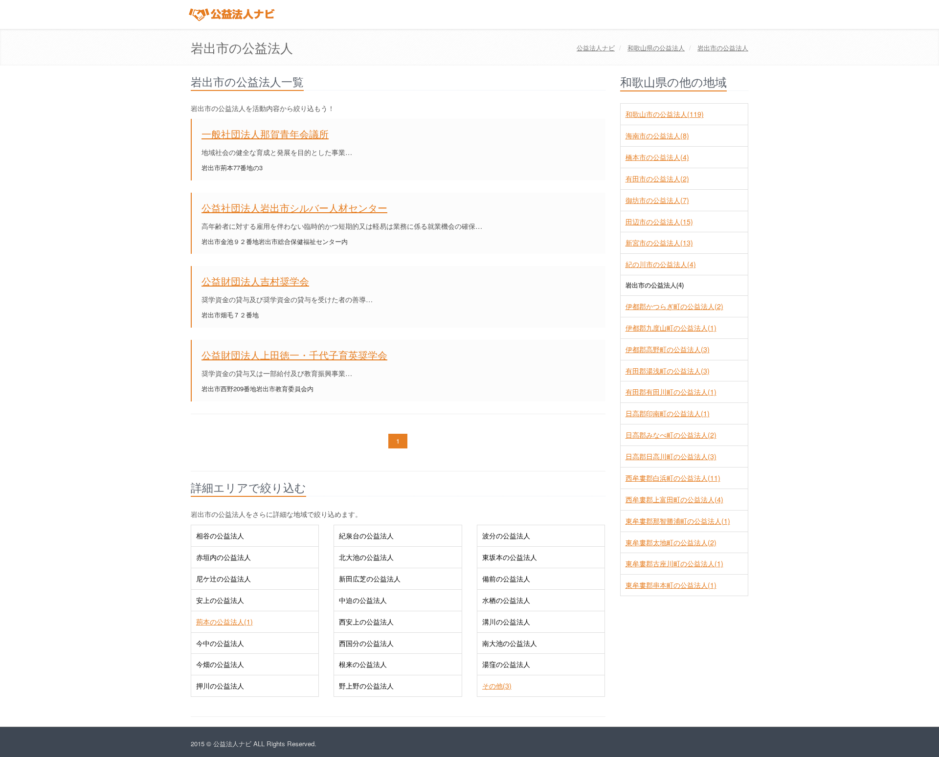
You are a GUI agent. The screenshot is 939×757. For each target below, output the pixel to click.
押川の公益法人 (220, 685)
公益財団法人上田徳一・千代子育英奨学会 (294, 355)
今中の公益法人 (220, 643)
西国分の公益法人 (366, 643)
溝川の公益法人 (506, 621)
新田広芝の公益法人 (370, 578)
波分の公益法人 (506, 535)
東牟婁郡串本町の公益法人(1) (671, 585)
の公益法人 (656, 47)
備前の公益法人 (506, 578)
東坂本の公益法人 (509, 557)
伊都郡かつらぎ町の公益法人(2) (674, 306)
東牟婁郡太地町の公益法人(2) (671, 542)
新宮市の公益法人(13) (659, 242)
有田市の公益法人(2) (657, 178)
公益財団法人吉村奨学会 (255, 281)
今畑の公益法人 (220, 664)
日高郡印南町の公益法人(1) (668, 413)
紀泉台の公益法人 (366, 535)
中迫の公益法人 (363, 600)
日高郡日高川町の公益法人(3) (671, 456)
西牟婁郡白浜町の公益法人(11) (673, 478)
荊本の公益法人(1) (224, 621)
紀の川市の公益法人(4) (661, 264)
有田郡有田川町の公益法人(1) (671, 392)
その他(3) (497, 685)
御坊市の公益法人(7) (657, 200)
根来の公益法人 (363, 664)
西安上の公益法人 (366, 621)
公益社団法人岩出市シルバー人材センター (294, 207)
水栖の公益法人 (506, 600)
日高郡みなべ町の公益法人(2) (671, 435)
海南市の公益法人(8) (657, 135)
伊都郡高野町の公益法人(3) (668, 349)
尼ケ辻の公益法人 (223, 578)
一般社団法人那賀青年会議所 (265, 134)
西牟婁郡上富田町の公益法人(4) (674, 499)
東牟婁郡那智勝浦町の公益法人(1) (678, 521)
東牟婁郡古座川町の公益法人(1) (674, 563)
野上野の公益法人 (366, 685)
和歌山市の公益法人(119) (665, 114)
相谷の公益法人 (220, 535)
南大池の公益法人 (509, 643)
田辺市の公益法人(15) (659, 221)
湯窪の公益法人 (506, 664)
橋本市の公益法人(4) (657, 157)
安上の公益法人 (220, 600)
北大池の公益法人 (366, 557)
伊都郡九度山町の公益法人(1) (671, 328)
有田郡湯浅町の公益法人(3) (668, 371)
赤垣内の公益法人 (223, 557)
